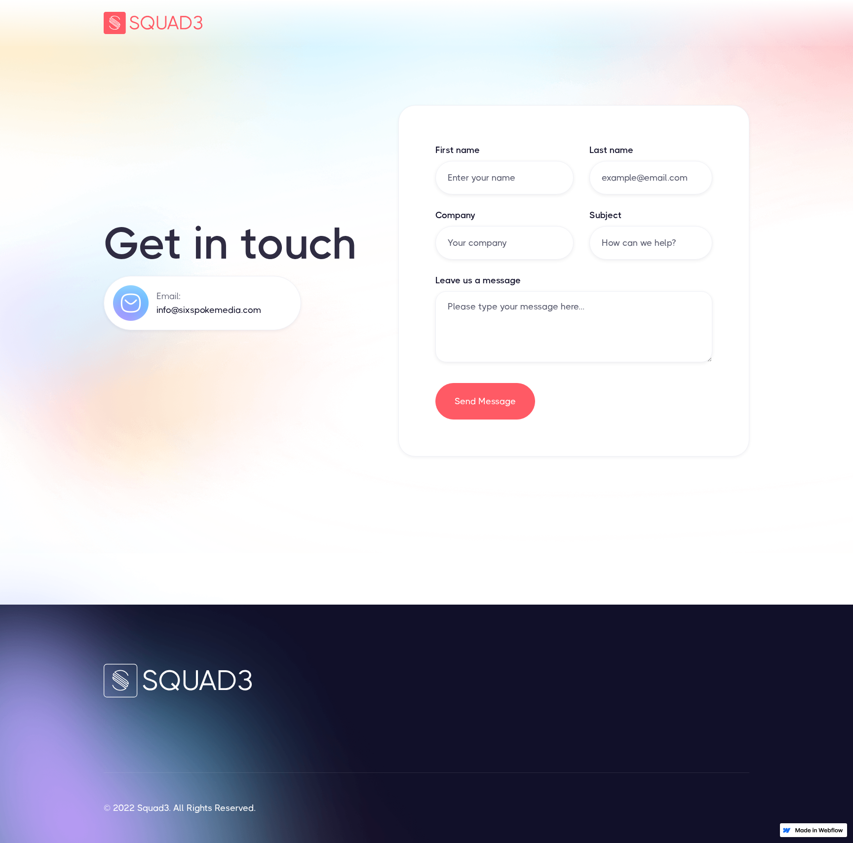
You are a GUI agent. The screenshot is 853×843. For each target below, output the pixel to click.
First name (457, 150)
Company (455, 215)
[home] (153, 23)
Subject (605, 215)
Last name (611, 150)
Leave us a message (478, 280)
